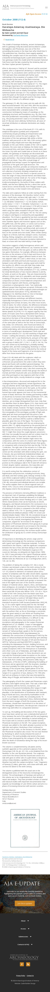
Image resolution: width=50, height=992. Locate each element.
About (23, 921)
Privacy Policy (20, 976)
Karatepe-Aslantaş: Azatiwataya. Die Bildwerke (17, 857)
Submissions (23, 937)
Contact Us (30, 976)
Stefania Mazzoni (20, 35)
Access (23, 929)
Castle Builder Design (28, 983)
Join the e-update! (25, 903)
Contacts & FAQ (23, 944)
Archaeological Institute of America (27, 981)
